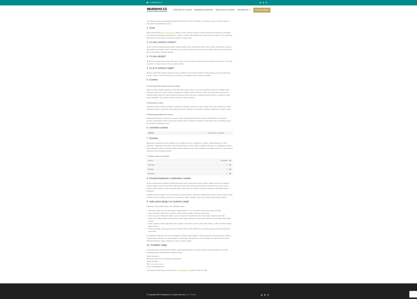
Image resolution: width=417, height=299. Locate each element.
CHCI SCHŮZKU (262, 10)
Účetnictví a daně (183, 10)
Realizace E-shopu (225, 10)
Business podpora (203, 10)
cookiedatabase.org (184, 270)
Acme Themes (190, 295)
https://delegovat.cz (168, 33)
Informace (242, 10)
